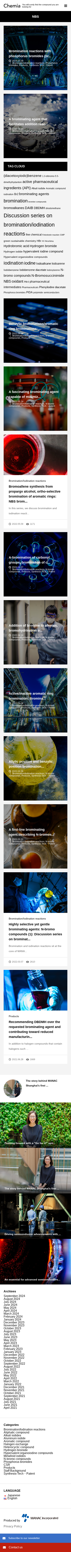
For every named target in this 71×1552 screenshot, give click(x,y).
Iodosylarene (53, 270)
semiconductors (51, 292)
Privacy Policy (13, 1526)
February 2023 (13, 1348)
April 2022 (10, 1378)
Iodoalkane (43, 263)
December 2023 (14, 1322)
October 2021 (12, 1393)
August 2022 (12, 1366)
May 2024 (10, 1307)
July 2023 (10, 1334)
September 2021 (14, 1396)
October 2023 (12, 1328)
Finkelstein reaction (50, 235)
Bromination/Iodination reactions (27, 481)
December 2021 (14, 1387)
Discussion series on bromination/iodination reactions (29, 224)
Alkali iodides (12, 1435)
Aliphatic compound (16, 1432)
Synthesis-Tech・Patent (19, 1473)
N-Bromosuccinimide (47, 275)
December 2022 (14, 1354)
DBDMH (39, 208)
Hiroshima (49, 241)
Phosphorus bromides (14, 292)
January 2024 (12, 1319)
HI (43, 241)
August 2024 (12, 1298)
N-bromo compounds (17, 1458)
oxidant (17, 281)
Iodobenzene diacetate (32, 269)
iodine (30, 263)
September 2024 (14, 1296)
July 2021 (10, 1401)
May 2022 (10, 1375)
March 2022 (11, 1381)
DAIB (29, 208)
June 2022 (10, 1372)
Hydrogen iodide (13, 251)
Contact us (16, 1547)
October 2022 (12, 1360)
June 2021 (10, 1404)
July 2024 (10, 1301)
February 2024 (13, 1316)
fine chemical (34, 234)
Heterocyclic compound (19, 1447)
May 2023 (10, 1340)
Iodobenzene (11, 269)
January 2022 (12, 1384)
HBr (39, 240)
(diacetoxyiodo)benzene (23, 176)
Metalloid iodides (15, 1455)
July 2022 (10, 1369)
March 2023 (11, 1346)
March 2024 (11, 1313)
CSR (7, 1464)
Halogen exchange (16, 1444)
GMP (62, 235)
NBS (7, 281)
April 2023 (10, 1343)
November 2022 (14, 1357)
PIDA (29, 292)
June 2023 (10, 1337)
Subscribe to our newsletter (24, 1538)
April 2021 (10, 1407)
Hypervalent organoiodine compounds (26, 256)
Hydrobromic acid (16, 246)
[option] (35, 1088)
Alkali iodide (38, 188)
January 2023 (12, 1351)
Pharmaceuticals (30, 287)
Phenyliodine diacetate (52, 287)
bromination (16, 200)
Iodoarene (58, 263)
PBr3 (26, 282)
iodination (13, 263)
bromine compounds (37, 202)
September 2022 (14, 1363)
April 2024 (10, 1310)
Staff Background (15, 1470)
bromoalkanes (14, 208)
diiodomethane (53, 208)
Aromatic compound (16, 1441)
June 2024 (10, 1304)
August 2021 (12, 1398)
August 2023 (12, 1331)
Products (14, 1016)
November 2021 (14, 1390)
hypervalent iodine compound (43, 251)
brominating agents (34, 194)
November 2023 (14, 1325)
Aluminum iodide (14, 1438)
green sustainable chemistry (20, 240)
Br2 (16, 194)
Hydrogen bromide (43, 246)
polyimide (38, 292)
